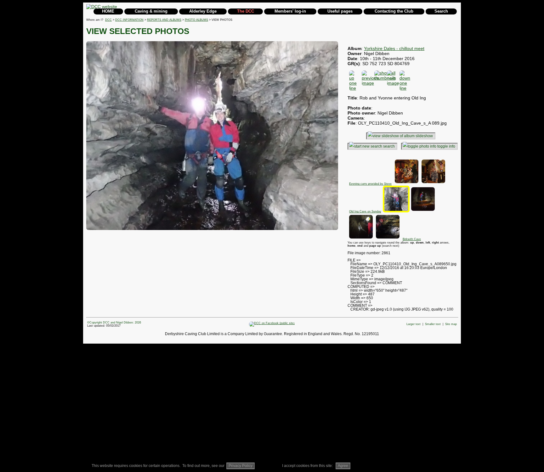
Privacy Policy (240, 466)
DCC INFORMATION (129, 19)
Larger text (413, 324)
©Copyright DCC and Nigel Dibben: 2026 (114, 322)
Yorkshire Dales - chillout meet (394, 48)
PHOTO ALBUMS (196, 19)
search (389, 146)
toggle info (446, 146)
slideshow (424, 136)
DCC (108, 19)
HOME (108, 11)
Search (441, 11)
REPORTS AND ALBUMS (164, 19)
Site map (451, 324)
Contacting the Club (394, 11)
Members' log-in (290, 11)
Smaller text (433, 324)
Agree (343, 466)
